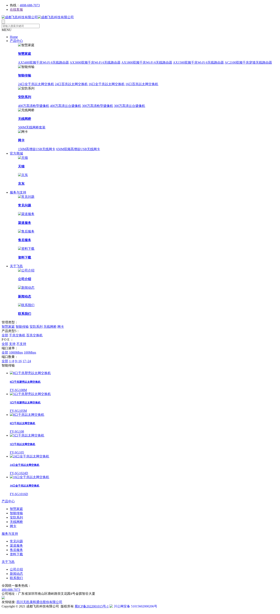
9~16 (18, 361)
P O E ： (8, 339)
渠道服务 (24, 223)
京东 (21, 183)
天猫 (21, 166)
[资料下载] (26, 248)
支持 (12, 344)
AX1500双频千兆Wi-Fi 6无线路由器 (198, 62)
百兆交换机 (34, 335)
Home (14, 37)
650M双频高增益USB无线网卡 (78, 149)
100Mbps (30, 352)
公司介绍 (24, 279)
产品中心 (16, 40)
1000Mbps (16, 352)
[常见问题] (26, 196)
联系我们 (24, 313)
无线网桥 (24, 118)
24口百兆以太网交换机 (71, 84)
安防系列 (24, 97)
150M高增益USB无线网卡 (36, 149)
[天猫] (23, 157)
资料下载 (24, 257)
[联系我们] (26, 305)
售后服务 (24, 240)
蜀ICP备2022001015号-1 (92, 606)
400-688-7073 (11, 589)
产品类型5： (11, 331)
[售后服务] (26, 231)
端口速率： (10, 348)
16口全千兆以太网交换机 (107, 84)
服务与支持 (18, 192)
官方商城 (16, 153)
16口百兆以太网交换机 (141, 84)
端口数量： (10, 357)
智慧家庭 (24, 53)
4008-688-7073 (30, 5)
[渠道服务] (26, 214)
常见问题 (24, 205)
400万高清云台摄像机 (65, 106)
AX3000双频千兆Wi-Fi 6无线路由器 (95, 62)
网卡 (21, 140)
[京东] (23, 175)
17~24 (27, 361)
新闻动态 (24, 296)
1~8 (11, 361)
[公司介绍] (26, 270)
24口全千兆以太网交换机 (36, 84)
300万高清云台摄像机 (129, 106)
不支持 (21, 344)
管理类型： (10, 322)
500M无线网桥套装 (32, 127)
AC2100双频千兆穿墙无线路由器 (248, 62)
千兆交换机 (17, 335)
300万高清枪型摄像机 (97, 106)
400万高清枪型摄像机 (33, 106)
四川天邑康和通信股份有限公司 (39, 602)
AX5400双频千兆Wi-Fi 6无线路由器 (43, 62)
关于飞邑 (16, 266)
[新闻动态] (26, 287)
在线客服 (16, 9)
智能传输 (24, 75)
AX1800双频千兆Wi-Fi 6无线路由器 (146, 62)
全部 (5, 335)
